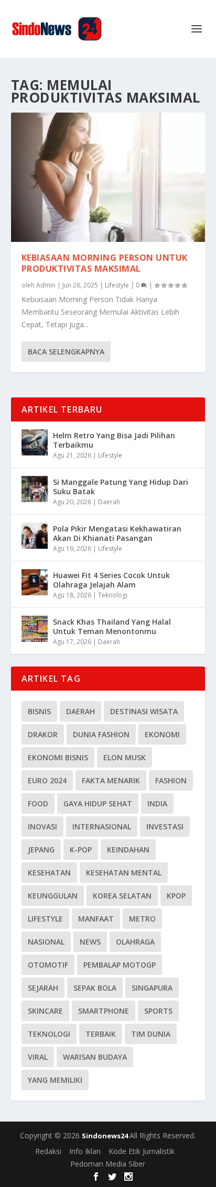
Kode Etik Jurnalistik (142, 1151)
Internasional (101, 826)
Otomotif (48, 965)
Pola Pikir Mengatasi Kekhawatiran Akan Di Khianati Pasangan (117, 533)
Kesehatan (49, 873)
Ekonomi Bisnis (58, 757)
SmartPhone (103, 1011)
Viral (38, 1057)
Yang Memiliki (55, 1080)
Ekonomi (162, 734)
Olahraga (135, 942)
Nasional (46, 942)
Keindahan (128, 850)
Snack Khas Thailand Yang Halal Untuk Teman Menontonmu (112, 626)
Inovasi (42, 826)
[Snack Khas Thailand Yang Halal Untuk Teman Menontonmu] (34, 629)
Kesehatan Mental (123, 873)
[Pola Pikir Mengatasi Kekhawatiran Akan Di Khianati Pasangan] (34, 536)
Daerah (109, 501)
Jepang (41, 850)
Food (38, 803)
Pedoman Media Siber (107, 1164)
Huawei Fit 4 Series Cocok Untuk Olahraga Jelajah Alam (111, 580)
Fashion (171, 780)
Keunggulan (53, 896)
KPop (176, 896)
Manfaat (96, 919)
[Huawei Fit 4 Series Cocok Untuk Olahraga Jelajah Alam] (34, 582)
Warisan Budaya (95, 1057)
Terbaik (100, 1034)
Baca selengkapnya (66, 352)
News (90, 942)
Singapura (152, 988)
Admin (46, 285)
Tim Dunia (150, 1034)
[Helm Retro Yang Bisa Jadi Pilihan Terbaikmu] (34, 442)
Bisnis (39, 711)
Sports (158, 1011)
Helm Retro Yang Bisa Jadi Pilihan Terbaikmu (114, 440)
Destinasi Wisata (144, 711)
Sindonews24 (105, 1135)
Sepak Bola (94, 988)
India (157, 803)
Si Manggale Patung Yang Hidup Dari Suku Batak (120, 486)
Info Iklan (85, 1151)
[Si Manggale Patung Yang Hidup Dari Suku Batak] (34, 489)
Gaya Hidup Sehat (97, 803)
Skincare (45, 1011)
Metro (142, 919)
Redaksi (48, 1151)
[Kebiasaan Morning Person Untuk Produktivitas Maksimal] (108, 177)
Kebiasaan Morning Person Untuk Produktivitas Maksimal (104, 263)
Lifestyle (117, 285)
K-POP (81, 850)
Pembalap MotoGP (119, 965)
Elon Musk (124, 757)
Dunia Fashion (101, 734)
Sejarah (43, 988)
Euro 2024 (47, 780)
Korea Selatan (122, 896)
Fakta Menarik (111, 780)
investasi (164, 826)
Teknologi (112, 595)
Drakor (43, 734)
